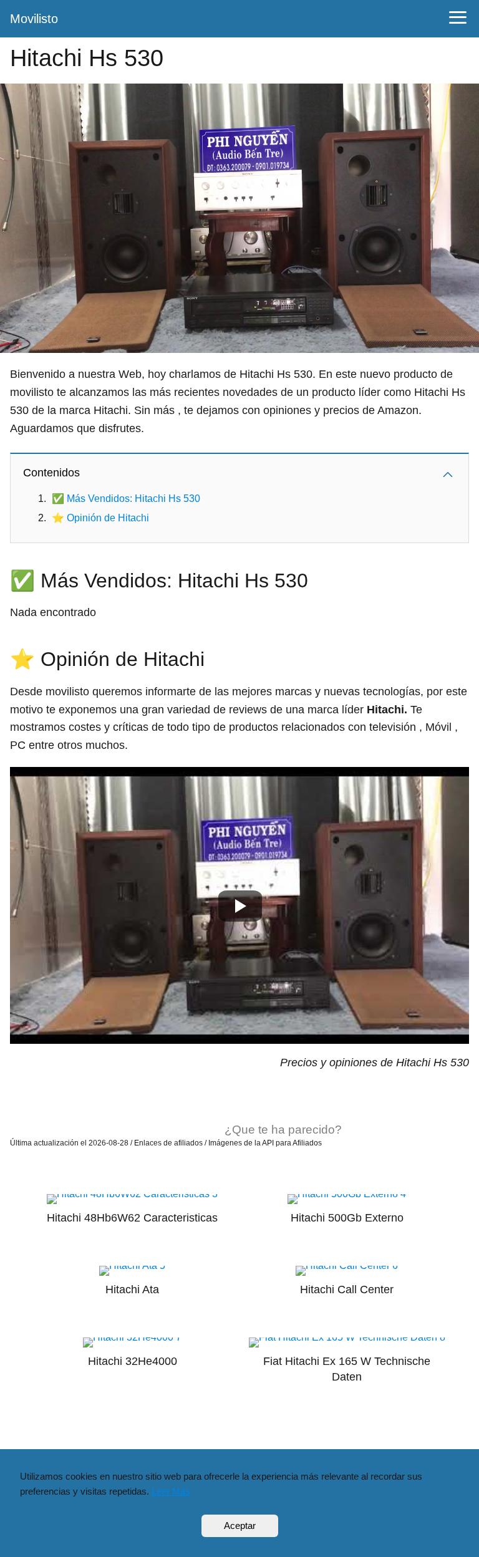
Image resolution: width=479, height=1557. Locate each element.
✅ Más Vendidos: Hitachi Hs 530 (126, 498)
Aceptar (240, 1525)
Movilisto (34, 19)
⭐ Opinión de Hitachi (100, 518)
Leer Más (171, 1491)
